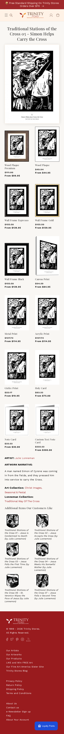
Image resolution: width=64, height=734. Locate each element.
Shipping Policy (15, 689)
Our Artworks (13, 654)
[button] (6, 15)
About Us (11, 703)
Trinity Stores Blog (16, 670)
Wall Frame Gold (44, 220)
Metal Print (11, 333)
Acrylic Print (42, 333)
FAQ (8, 715)
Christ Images (33, 487)
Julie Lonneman (24, 458)
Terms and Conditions (18, 693)
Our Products (14, 658)
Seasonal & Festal (15, 492)
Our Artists (12, 650)
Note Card (10, 439)
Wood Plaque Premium (12, 167)
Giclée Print (11, 388)
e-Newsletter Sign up (18, 711)
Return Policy (14, 685)
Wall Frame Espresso (16, 220)
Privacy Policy (14, 681)
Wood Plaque (42, 165)
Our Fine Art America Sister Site (25, 666)
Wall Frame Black (14, 279)
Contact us (12, 707)
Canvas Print (42, 279)
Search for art (11, 15)
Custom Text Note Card (45, 441)
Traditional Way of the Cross (22, 501)
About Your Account (17, 719)
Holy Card (40, 388)
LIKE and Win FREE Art (19, 662)
